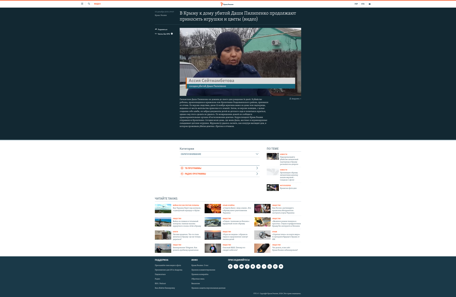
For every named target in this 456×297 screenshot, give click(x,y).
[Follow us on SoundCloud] (264, 266)
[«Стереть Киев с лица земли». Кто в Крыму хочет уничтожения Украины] (213, 208)
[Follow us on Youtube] (241, 266)
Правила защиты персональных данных (208, 288)
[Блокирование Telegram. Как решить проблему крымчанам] (163, 248)
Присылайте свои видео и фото (168, 265)
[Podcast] (275, 266)
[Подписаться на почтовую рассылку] (281, 266)
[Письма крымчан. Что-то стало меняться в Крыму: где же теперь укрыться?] (163, 235)
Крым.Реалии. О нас (199, 265)
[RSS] (269, 266)
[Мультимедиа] (369, 4)
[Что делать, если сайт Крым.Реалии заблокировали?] (262, 248)
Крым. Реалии (161, 15)
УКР (356, 4)
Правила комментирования (203, 270)
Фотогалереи (285, 186)
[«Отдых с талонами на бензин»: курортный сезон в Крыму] (213, 221)
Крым (274, 232)
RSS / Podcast (160, 283)
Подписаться (160, 274)
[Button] (161, 30)
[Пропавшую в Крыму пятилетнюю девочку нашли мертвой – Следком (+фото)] (273, 172)
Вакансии (195, 283)
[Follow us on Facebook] (230, 266)
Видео (97, 4)
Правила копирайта (199, 274)
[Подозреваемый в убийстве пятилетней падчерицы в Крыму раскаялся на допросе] (273, 156)
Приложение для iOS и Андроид (168, 270)
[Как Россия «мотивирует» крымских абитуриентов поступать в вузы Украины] (262, 208)
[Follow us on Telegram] (258, 266)
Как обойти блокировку (165, 288)
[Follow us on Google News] (253, 266)
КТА (362, 4)
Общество (276, 205)
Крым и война (229, 205)
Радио (157, 279)
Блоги (175, 232)
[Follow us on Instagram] (247, 266)
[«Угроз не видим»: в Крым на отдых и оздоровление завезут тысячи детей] (213, 235)
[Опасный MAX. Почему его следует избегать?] (213, 248)
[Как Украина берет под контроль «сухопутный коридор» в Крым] (163, 208)
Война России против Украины (186, 205)
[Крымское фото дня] (273, 187)
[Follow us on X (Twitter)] (236, 266)
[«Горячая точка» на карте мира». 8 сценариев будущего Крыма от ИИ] (262, 235)
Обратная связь (197, 279)
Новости (283, 154)
